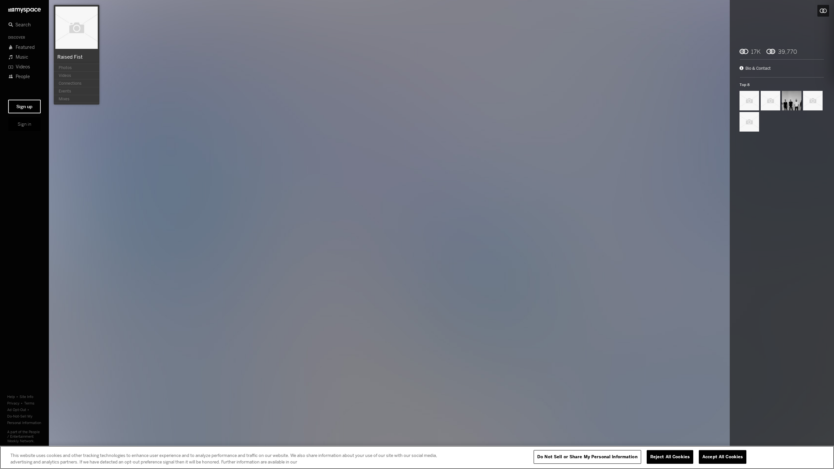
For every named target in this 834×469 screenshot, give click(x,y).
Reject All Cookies (670, 457)
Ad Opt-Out (16, 409)
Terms (29, 403)
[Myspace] (24, 8)
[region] (417, 457)
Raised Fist (70, 56)
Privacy (13, 403)
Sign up (24, 106)
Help (11, 396)
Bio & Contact (758, 68)
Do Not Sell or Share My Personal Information (587, 457)
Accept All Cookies (722, 457)
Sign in (24, 124)
